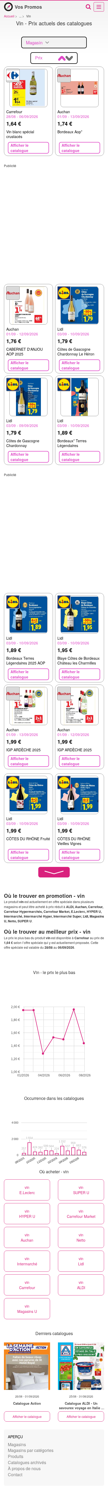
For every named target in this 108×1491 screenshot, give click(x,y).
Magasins (17, 1444)
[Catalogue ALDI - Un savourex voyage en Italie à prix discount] (81, 1366)
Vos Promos (28, 6)
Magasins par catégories (30, 1450)
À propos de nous (24, 1468)
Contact (15, 1474)
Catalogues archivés (27, 1462)
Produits (15, 1456)
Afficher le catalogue (27, 1416)
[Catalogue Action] (27, 1366)
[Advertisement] (54, 222)
